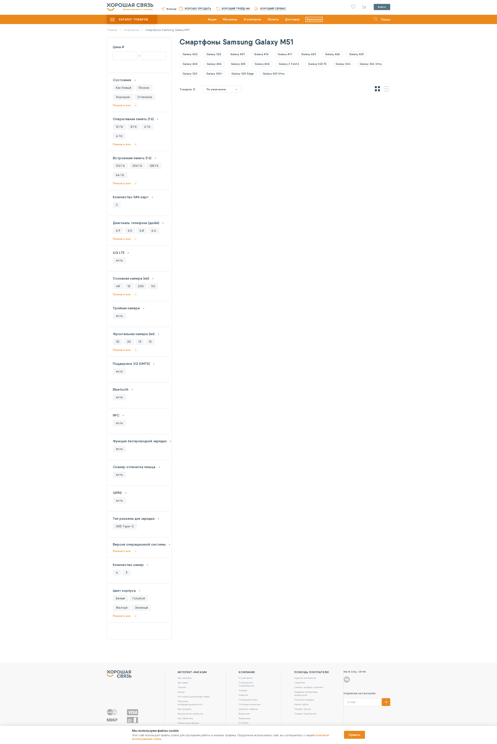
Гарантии (299, 682)
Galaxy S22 (213, 54)
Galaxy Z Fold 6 (289, 64)
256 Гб (137, 166)
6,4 (153, 230)
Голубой (139, 598)
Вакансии (244, 713)
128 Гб (154, 166)
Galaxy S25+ (214, 73)
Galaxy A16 (261, 54)
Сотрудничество (248, 699)
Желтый (121, 607)
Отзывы (243, 690)
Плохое (144, 88)
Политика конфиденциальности (190, 703)
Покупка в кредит (304, 699)
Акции (212, 19)
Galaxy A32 (189, 54)
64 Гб (120, 175)
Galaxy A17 (285, 54)
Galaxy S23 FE (317, 64)
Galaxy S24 (343, 64)
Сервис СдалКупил (305, 713)
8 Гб (134, 127)
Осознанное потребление (246, 684)
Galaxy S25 (189, 73)
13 (139, 341)
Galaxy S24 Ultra (371, 64)
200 (141, 286)
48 (118, 286)
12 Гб (119, 127)
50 (153, 286)
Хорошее (123, 97)
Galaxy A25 (308, 54)
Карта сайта (301, 704)
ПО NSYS (243, 722)
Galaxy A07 (237, 54)
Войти (382, 6)
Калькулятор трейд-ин (190, 713)
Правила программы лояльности (305, 693)
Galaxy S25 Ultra (273, 73)
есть (119, 260)
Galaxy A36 (190, 64)
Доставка (292, 19)
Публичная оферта (188, 722)
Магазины (230, 19)
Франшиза (314, 19)
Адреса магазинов (305, 677)
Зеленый (141, 607)
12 (129, 286)
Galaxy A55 (238, 64)
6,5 (130, 230)
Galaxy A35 (356, 54)
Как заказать (185, 677)
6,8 (142, 230)
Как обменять (185, 718)
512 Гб (120, 166)
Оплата (273, 19)
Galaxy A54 (214, 64)
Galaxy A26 (332, 54)
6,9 (118, 230)
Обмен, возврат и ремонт (308, 687)
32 (118, 341)
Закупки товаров (248, 708)
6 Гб (147, 127)
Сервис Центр (302, 708)
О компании (252, 19)
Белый (120, 598)
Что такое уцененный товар (194, 696)
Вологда (171, 8)
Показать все (122, 105)
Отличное (144, 97)
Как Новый (123, 88)
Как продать (185, 708)
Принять (354, 734)
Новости (243, 695)
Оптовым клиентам (249, 704)
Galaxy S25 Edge (242, 73)
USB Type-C (125, 526)
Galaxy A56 (262, 64)
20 (129, 341)
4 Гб (119, 136)
